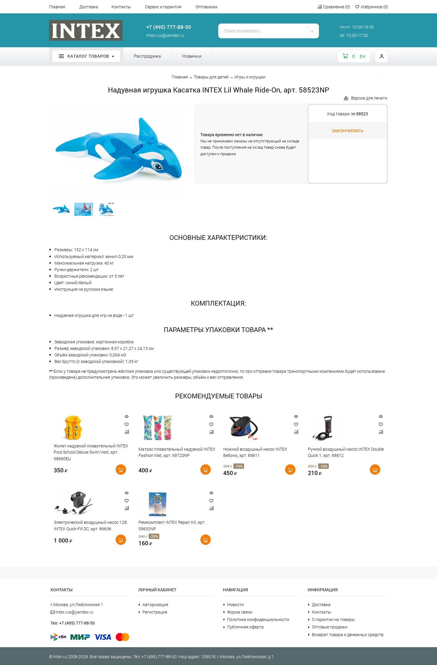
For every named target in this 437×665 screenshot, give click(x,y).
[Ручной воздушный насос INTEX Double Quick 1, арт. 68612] (340, 427)
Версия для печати (369, 98)
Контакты (121, 7)
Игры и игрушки (250, 77)
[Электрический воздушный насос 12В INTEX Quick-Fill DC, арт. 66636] (86, 504)
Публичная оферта (245, 627)
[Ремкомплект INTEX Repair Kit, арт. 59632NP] (170, 504)
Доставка (88, 7)
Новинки (191, 56)
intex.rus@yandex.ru (165, 35)
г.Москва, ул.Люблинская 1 (77, 604)
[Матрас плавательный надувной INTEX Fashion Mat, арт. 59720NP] (170, 427)
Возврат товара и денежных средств (347, 634)
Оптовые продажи (330, 627)
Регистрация (154, 612)
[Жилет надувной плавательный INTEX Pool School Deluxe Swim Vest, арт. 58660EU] (86, 427)
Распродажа (147, 56)
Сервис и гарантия (163, 7)
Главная (57, 7)
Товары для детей (211, 77)
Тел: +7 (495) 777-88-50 (73, 623)
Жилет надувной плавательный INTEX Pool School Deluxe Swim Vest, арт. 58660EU (91, 452)
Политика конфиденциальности (258, 619)
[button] (127, 424)
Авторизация (155, 604)
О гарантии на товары (333, 619)
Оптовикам (206, 7)
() (336, 7)
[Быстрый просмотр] (127, 416)
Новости (235, 604)
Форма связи (239, 612)
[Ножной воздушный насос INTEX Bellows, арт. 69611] (255, 427)
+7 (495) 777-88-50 (168, 26)
